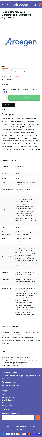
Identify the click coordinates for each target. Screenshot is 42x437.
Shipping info (6, 403)
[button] (7, 96)
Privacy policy (7, 406)
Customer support (8, 397)
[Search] (7, 4)
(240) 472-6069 (10, 382)
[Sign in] (35, 4)
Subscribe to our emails (10, 413)
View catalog (3, 5)
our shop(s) (15, 77)
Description (8, 114)
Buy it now (8, 105)
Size (3, 66)
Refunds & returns (8, 400)
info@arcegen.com (12, 385)
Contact (4, 394)
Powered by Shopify (27, 426)
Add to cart (24, 98)
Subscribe (37, 417)
